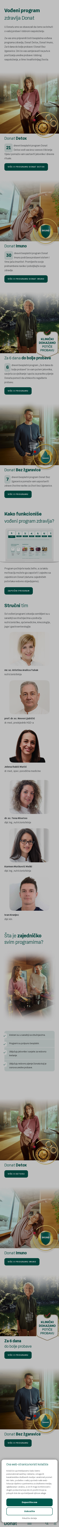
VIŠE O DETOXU (16, 1174)
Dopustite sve (29, 1502)
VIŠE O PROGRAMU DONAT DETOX (26, 166)
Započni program (18, 590)
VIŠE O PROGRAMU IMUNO (22, 1261)
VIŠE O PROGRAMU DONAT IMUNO (26, 279)
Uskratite (29, 1511)
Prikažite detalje (29, 1518)
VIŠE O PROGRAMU (18, 391)
